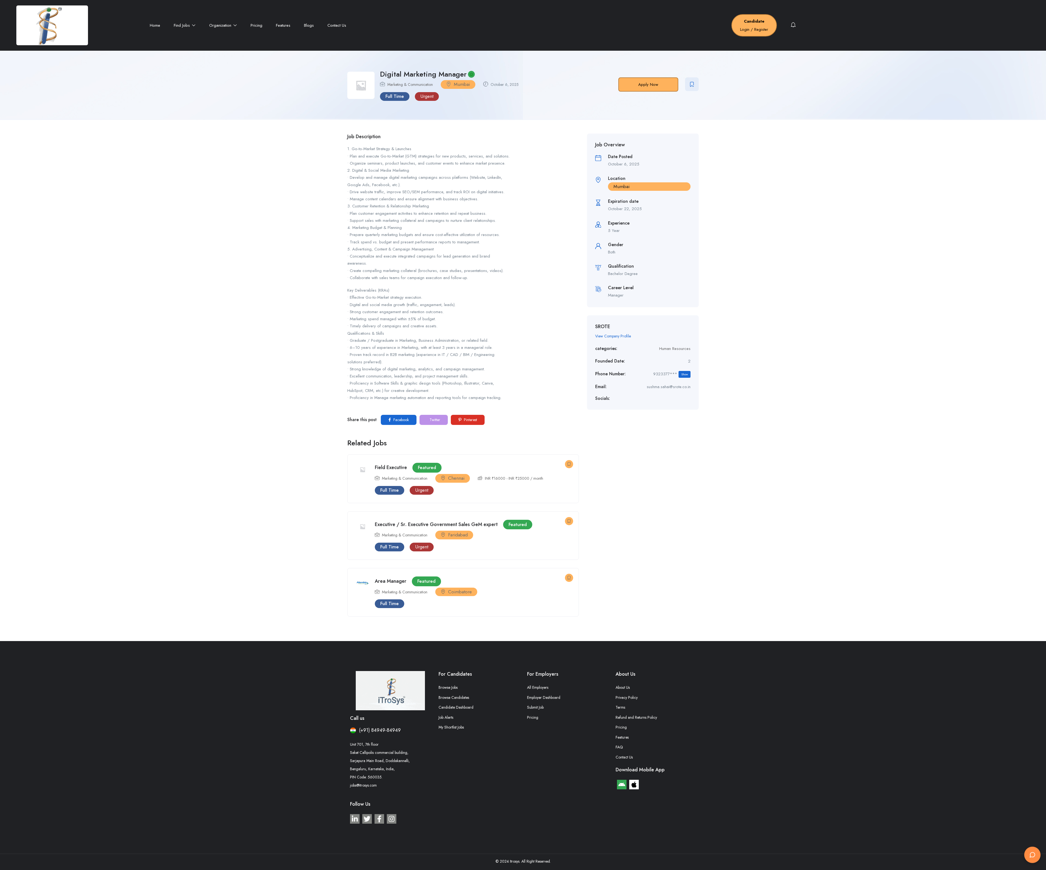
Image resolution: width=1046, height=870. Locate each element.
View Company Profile (613, 336)
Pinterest (470, 419)
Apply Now (648, 84)
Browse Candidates (454, 697)
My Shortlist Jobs (451, 727)
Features (283, 25)
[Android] (622, 784)
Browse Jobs (448, 687)
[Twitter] (367, 819)
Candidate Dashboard (456, 707)
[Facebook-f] (379, 819)
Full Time (394, 96)
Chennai (456, 478)
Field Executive (391, 467)
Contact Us (336, 25)
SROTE (602, 326)
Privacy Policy (627, 697)
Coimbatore (460, 591)
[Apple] (634, 784)
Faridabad (458, 534)
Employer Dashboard (543, 697)
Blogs (309, 25)
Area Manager (390, 581)
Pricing (256, 25)
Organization (221, 25)
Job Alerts (446, 717)
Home (155, 25)
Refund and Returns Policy (636, 717)
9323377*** (670, 374)
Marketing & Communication (410, 84)
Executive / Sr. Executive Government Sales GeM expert (436, 524)
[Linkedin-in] (355, 819)
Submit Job (535, 707)
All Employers (537, 687)
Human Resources (675, 349)
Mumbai (462, 84)
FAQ (619, 747)
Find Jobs (182, 25)
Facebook (400, 419)
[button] (1032, 855)
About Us (623, 687)
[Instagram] (391, 819)
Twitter (434, 419)
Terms (620, 707)
